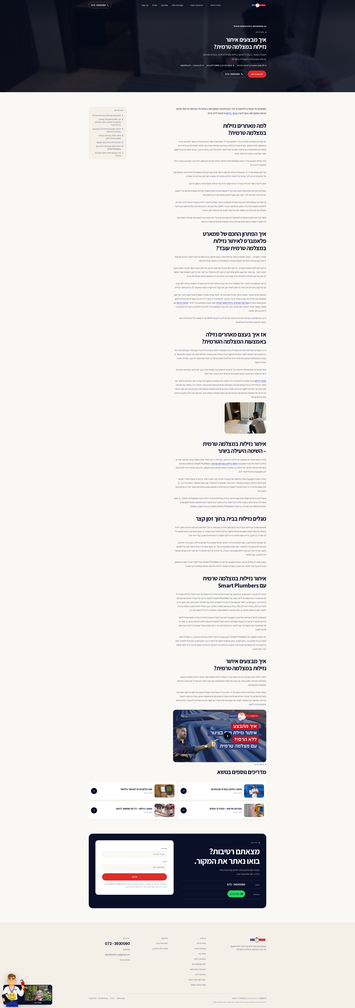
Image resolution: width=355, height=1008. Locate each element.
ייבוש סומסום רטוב (199, 964)
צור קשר (144, 5)
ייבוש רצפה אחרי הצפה (197, 979)
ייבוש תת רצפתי (196, 5)
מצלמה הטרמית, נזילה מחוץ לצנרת (232, 302)
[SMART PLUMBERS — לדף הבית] (258, 5)
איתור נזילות (215, 5)
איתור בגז (202, 953)
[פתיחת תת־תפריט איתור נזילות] (208, 5)
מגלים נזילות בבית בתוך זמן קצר (108, 142)
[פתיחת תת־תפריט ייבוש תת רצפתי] (188, 5)
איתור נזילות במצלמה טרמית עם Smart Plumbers (108, 147)
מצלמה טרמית (200, 948)
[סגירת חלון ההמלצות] (50, 987)
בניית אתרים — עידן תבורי (98, 998)
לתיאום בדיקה (257, 74)
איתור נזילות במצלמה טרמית (224, 463)
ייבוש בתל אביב (162, 943)
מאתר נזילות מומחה (198, 984)
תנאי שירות (121, 998)
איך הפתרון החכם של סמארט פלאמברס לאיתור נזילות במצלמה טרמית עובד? (108, 122)
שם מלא (164, 848)
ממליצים (164, 5)
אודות (154, 5)
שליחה (134, 877)
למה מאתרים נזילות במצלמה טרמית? (106, 115)
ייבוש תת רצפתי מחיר (198, 969)
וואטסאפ (126, 949)
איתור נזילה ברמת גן (160, 948)
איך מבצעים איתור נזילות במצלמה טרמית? (108, 154)
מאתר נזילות (260, 380)
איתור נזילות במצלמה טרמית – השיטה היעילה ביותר (109, 137)
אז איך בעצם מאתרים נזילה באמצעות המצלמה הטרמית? (106, 130)
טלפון (165, 861)
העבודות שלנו (177, 5)
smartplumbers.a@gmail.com (117, 954)
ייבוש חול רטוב (200, 974)
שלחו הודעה (234, 894)
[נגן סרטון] (219, 736)
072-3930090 (236, 884)
